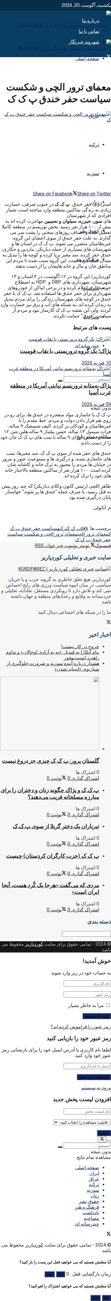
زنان (95, 1196)
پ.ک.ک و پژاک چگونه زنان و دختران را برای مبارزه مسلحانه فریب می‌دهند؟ (50, 793)
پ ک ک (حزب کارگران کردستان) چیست (52, 855)
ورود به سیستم (96, 1087)
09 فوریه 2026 (96, 404)
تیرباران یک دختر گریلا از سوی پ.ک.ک (56, 826)
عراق (94, 1179)
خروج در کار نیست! (80, 646)
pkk (84, 528)
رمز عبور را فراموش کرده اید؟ (81, 1026)
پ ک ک (74, 528)
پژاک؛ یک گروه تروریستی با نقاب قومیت (65, 351)
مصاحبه (91, 1218)
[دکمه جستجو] (60, 381)
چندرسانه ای (87, 345)
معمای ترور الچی (93, 534)
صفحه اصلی (87, 58)
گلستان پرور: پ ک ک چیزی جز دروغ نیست (50, 760)
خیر (49, 1274)
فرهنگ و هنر (87, 1207)
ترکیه (94, 144)
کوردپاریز (34, 944)
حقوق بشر (89, 1201)
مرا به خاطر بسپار (86, 1005)
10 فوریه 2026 (96, 363)
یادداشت (91, 1212)
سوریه (93, 173)
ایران (94, 1173)
